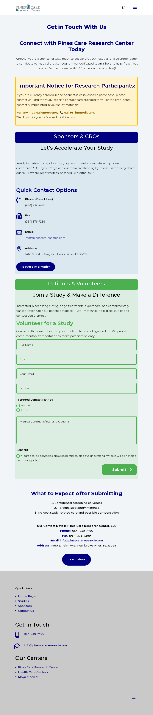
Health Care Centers (33, 672)
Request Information (36, 266)
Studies (23, 601)
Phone (25, 405)
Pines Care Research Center (38, 667)
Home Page (27, 596)
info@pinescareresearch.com (45, 238)
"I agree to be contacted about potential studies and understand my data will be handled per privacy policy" (76, 458)
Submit (119, 470)
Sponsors (25, 606)
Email (24, 410)
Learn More (76, 559)
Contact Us (26, 611)
